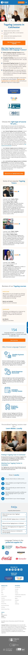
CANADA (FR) (23, 594)
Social (2, 594)
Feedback (3, 598)
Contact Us (3, 587)
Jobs (2, 590)
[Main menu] (26, 2)
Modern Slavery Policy (5, 609)
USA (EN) (16, 589)
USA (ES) (16, 592)
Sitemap (2, 601)
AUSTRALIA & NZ (18, 596)
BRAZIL (16, 598)
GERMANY (17, 600)
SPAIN (16, 602)
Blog (2, 592)
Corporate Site (4, 596)
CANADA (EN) (17, 594)
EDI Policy (3, 607)
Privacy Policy (3, 603)
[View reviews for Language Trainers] (20, 649)
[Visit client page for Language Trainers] (8, 649)
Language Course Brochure (6, 599)
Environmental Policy (5, 605)
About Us (3, 589)
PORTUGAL (17, 603)
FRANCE (16, 591)
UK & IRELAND (17, 587)
